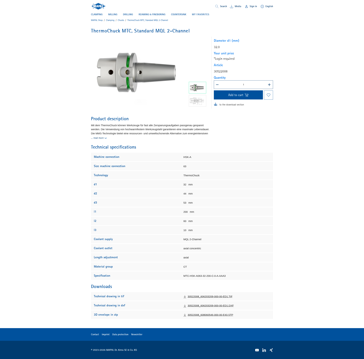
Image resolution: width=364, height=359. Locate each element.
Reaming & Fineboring (152, 14)
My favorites (200, 14)
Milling (112, 14)
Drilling (128, 14)
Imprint (105, 334)
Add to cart (235, 95)
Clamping (97, 14)
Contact (95, 334)
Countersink (178, 14)
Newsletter (136, 334)
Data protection (120, 334)
